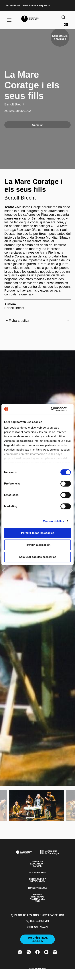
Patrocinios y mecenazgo (37, 880)
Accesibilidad (13, 5)
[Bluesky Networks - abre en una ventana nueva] (29, 952)
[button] (37, 469)
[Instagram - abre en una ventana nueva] (20, 952)
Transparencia (37, 888)
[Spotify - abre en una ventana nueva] (55, 952)
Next (71, 570)
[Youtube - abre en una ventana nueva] (46, 952)
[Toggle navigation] (9, 20)
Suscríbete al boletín (37, 939)
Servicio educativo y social (36, 5)
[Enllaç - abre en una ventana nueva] (55, 409)
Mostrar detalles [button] (53, 521)
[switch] (65, 484)
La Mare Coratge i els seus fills (31, 85)
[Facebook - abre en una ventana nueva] (37, 952)
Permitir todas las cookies (37, 532)
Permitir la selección (37, 544)
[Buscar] (63, 17)
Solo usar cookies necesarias (37, 556)
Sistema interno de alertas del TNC (37, 897)
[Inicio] (37, 19)
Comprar (66, 24)
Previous (4, 570)
